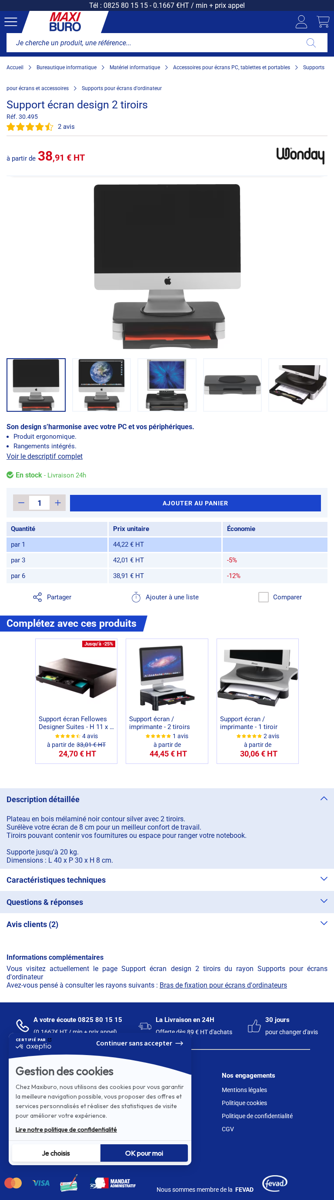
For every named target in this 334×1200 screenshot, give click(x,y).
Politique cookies (244, 1102)
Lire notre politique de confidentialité (66, 1129)
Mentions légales (244, 1089)
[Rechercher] (311, 42)
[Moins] (21, 502)
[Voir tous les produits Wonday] (300, 155)
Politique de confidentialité (257, 1116)
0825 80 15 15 (126, 5)
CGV (228, 1129)
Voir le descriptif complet (45, 456)
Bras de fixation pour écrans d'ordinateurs (223, 985)
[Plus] (58, 502)
